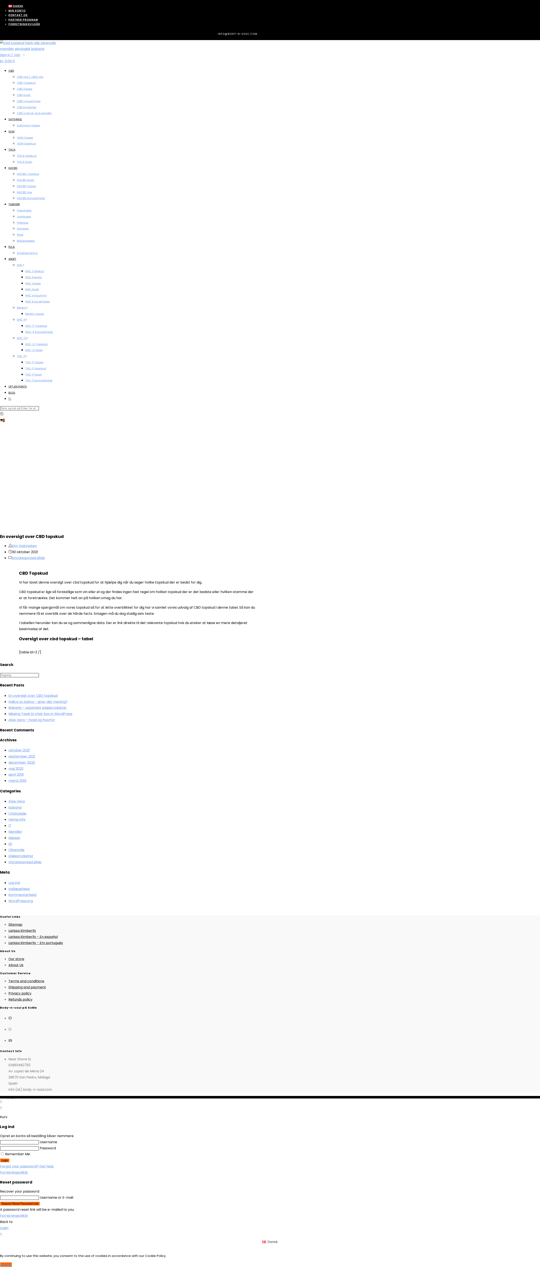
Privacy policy (19, 993)
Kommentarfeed (22, 894)
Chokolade (17, 813)
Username (48, 1142)
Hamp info (17, 819)
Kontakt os (18, 15)
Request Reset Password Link (19, 1203)
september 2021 (21, 756)
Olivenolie (16, 849)
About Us (15, 965)
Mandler (15, 831)
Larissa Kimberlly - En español (33, 936)
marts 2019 (17, 780)
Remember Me (17, 1154)
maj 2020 (15, 768)
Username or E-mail (56, 1197)
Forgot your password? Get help (27, 1166)
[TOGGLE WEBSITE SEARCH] (9, 399)
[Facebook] (10, 1018)
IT (9, 825)
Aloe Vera (16, 801)
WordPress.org (20, 900)
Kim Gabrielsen (24, 545)
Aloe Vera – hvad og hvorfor (31, 719)
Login (4, 1160)
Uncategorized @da (28, 557)
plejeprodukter (20, 856)
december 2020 (21, 762)
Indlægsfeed (19, 888)
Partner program (23, 20)
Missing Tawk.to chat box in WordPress (40, 713)
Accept (6, 1264)
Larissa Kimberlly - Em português (35, 942)
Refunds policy (20, 999)
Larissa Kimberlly (22, 930)
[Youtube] (10, 1040)
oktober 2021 (19, 750)
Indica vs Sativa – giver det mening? (38, 701)
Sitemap (15, 924)
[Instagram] (9, 1029)
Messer (14, 837)
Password (48, 1148)
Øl (10, 844)
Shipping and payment (27, 987)
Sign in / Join (10, 55)
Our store (16, 959)
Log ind (14, 882)
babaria (15, 807)
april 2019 (16, 774)
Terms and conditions (26, 981)
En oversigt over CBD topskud (33, 695)
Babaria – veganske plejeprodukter (37, 707)
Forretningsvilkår (24, 24)
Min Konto (17, 10)
